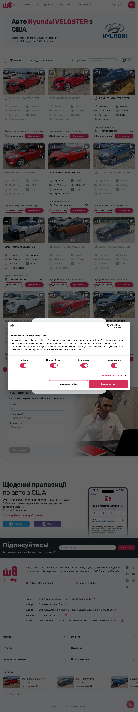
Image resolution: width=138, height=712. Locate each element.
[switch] (54, 365)
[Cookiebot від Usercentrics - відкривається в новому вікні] (109, 326)
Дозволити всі (108, 384)
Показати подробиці (112, 375)
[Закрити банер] (127, 326)
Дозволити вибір (68, 384)
